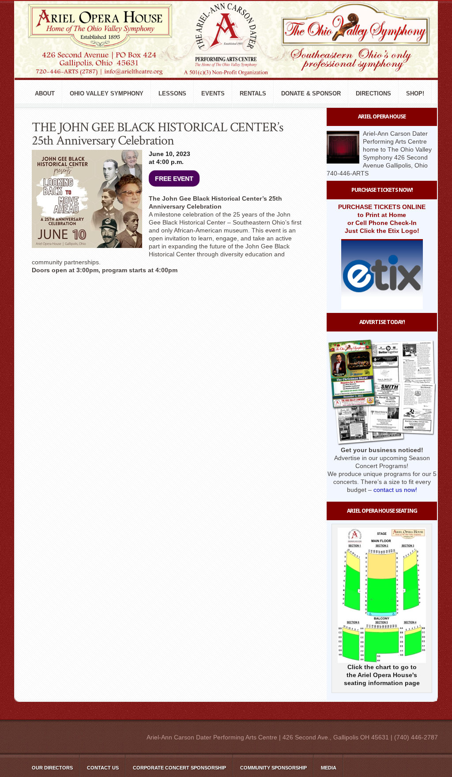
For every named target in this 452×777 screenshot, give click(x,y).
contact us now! (395, 489)
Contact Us (103, 767)
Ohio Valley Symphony (106, 93)
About (45, 93)
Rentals (253, 93)
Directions (373, 93)
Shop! (415, 93)
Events (213, 93)
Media (328, 767)
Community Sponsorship (273, 767)
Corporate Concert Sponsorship (179, 767)
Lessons (172, 93)
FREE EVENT (174, 178)
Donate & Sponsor (311, 93)
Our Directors (52, 767)
